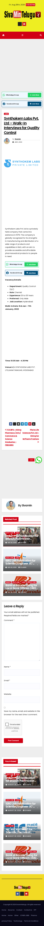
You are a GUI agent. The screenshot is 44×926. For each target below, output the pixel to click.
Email (7, 680)
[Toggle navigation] (22, 35)
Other (16, 915)
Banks (8, 582)
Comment (9, 620)
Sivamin (18, 139)
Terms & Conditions (31, 921)
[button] (41, 35)
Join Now (35, 95)
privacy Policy (7, 921)
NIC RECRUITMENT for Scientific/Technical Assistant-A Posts (19, 832)
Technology (18, 921)
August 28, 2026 (14, 785)
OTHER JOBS (24, 915)
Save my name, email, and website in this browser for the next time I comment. (22, 713)
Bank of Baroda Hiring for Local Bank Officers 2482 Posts (21, 588)
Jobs (6, 114)
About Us (11, 910)
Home (4, 910)
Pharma (34, 915)
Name (7, 666)
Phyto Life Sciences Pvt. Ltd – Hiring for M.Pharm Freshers (30, 434)
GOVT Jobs (9, 533)
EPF (35, 910)
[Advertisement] (22, 69)
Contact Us (28, 910)
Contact (19, 910)
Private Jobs (31, 582)
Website (7, 694)
